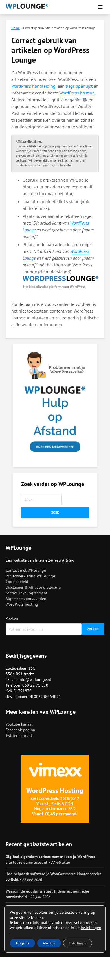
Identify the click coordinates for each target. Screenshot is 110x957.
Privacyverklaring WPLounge (30, 575)
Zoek (55, 512)
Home (15, 28)
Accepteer (22, 943)
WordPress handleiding (33, 86)
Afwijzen (49, 943)
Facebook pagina (20, 729)
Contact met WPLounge (26, 570)
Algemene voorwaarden (26, 598)
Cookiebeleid (17, 581)
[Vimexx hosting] (55, 789)
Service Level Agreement (26, 592)
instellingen (91, 927)
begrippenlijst (79, 86)
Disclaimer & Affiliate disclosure (33, 587)
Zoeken (12, 618)
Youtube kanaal (19, 724)
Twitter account (19, 735)
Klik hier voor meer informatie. (51, 165)
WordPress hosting (77, 93)
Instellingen (77, 943)
